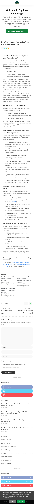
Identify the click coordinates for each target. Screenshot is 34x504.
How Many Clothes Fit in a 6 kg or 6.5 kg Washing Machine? (8, 290)
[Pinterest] (17, 395)
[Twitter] (4, 48)
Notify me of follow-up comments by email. (14, 364)
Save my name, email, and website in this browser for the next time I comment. (18, 360)
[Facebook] (2, 48)
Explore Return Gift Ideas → (17, 31)
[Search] (32, 2)
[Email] (8, 48)
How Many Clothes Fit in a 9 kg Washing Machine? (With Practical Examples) (24, 279)
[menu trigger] (3, 2)
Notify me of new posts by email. (11, 367)
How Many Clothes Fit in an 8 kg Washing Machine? (8, 278)
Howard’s (13, 202)
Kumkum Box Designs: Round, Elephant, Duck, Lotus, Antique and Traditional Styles (15, 413)
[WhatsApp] (6, 48)
